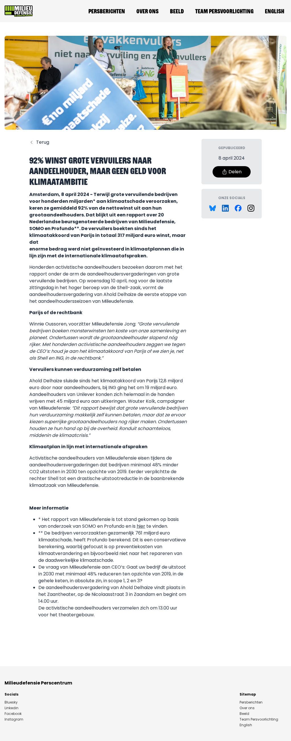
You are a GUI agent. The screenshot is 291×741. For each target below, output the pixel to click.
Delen (235, 171)
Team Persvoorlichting (224, 11)
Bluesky (11, 702)
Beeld (177, 11)
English (274, 11)
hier (141, 526)
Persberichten (106, 11)
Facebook (13, 713)
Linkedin (11, 708)
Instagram (14, 719)
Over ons (147, 11)
